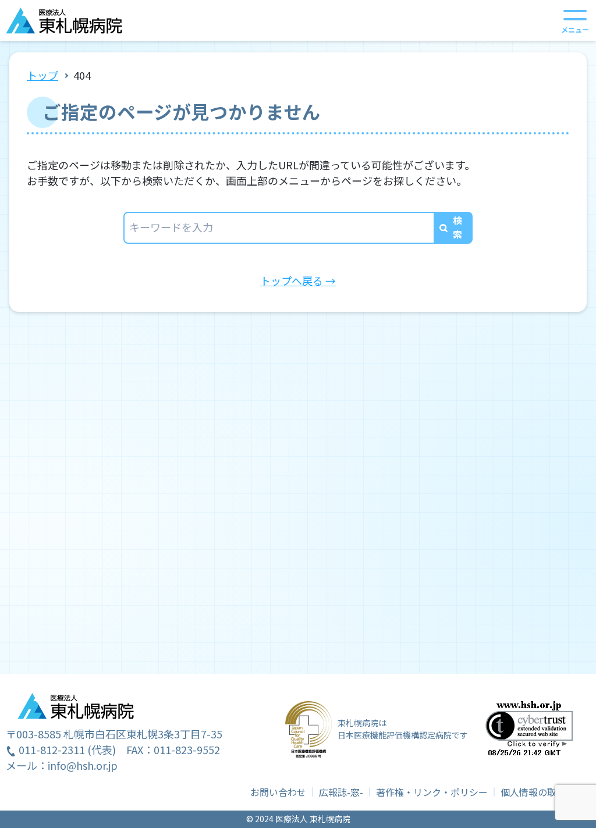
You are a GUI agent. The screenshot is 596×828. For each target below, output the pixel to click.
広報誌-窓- (341, 792)
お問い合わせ (278, 792)
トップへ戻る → (298, 280)
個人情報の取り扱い (542, 792)
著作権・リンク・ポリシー (432, 792)
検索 (457, 227)
